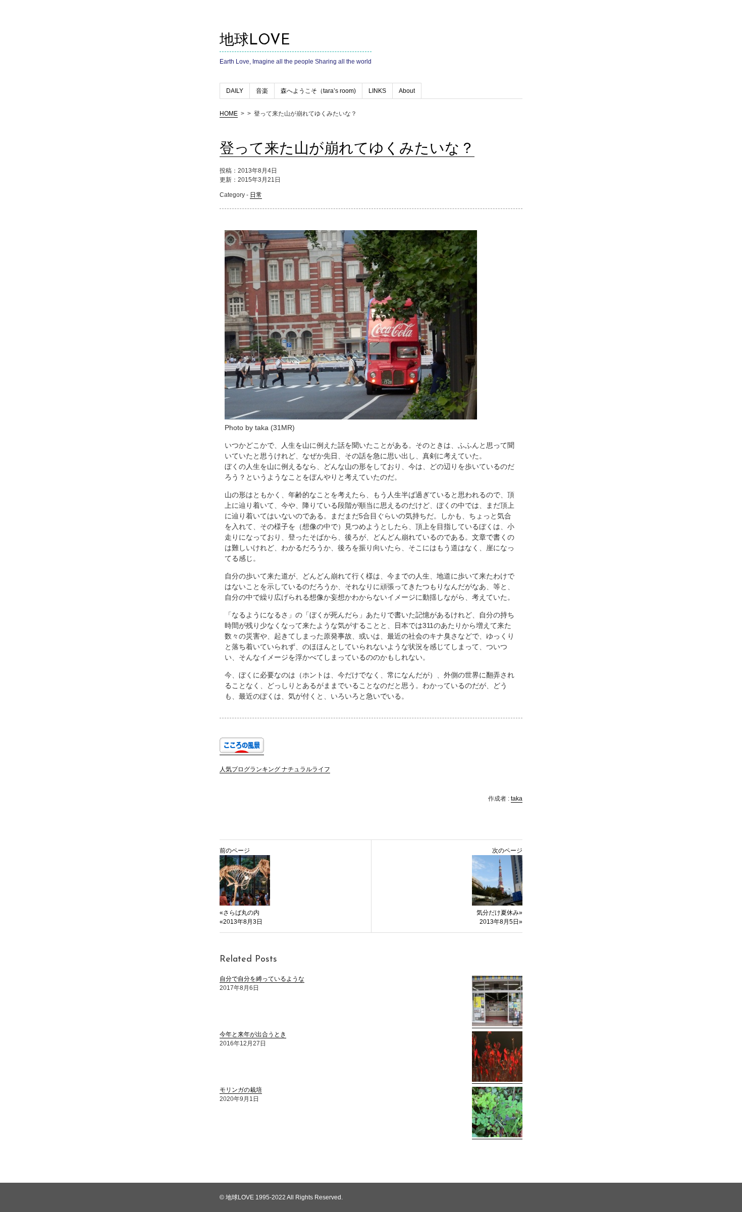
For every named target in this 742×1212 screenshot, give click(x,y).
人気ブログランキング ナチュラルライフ (275, 769)
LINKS (377, 90)
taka (516, 798)
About (407, 90)
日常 (256, 194)
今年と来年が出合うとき (253, 1034)
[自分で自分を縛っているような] (497, 1024)
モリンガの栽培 (241, 1089)
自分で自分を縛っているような (262, 978)
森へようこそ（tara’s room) (318, 90)
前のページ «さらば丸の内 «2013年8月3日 (241, 886)
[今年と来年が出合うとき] (497, 1080)
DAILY (234, 90)
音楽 (262, 90)
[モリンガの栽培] (497, 1135)
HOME (229, 113)
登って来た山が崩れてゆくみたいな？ (347, 149)
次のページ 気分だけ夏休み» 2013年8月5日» (499, 886)
